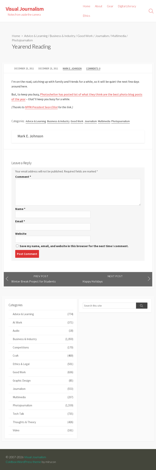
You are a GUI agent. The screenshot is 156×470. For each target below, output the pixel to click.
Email (20, 221)
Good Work (85, 36)
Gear (110, 6)
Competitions (43, 347)
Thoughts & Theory (43, 422)
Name (20, 209)
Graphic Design (43, 380)
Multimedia (118, 36)
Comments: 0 (93, 68)
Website (20, 233)
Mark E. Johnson (72, 68)
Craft (43, 355)
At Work (43, 322)
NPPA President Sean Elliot (41, 107)
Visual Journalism (35, 457)
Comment (23, 177)
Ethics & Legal (43, 364)
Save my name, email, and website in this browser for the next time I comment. (74, 246)
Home (86, 6)
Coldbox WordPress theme (23, 462)
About (98, 6)
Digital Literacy (127, 6)
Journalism (102, 36)
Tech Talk (43, 414)
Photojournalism (22, 40)
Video (43, 430)
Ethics (86, 15)
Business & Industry (62, 36)
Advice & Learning (35, 36)
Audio (43, 330)
